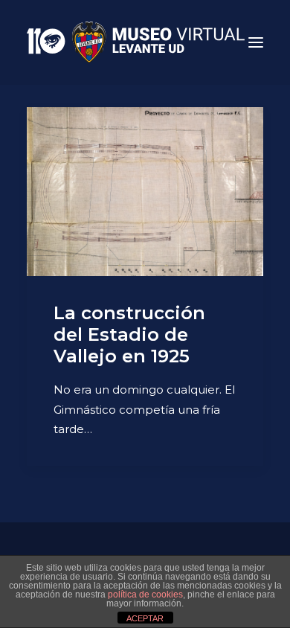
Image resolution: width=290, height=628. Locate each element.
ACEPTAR (145, 618)
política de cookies (145, 594)
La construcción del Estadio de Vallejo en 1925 (129, 334)
